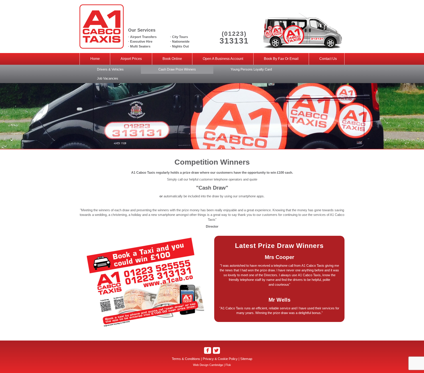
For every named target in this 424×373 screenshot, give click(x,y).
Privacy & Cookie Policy (220, 359)
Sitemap (246, 359)
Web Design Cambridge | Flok (212, 365)
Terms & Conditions (186, 359)
